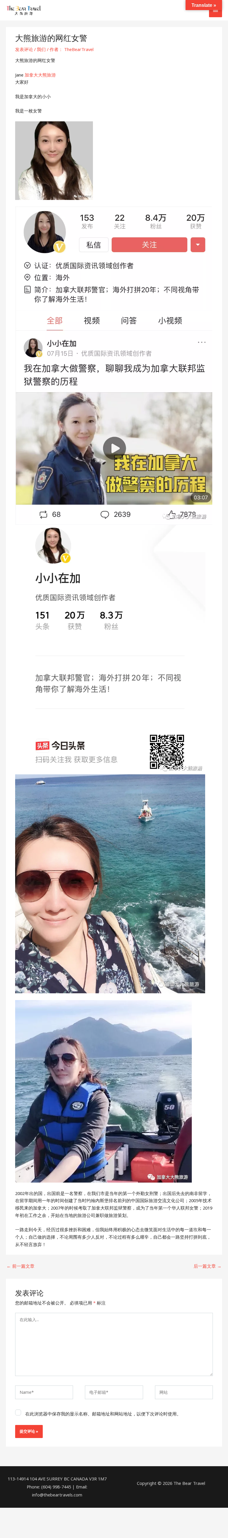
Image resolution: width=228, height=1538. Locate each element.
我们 (41, 49)
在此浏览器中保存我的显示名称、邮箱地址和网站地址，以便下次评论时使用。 (103, 1414)
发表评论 (24, 49)
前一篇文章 (20, 1266)
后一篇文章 (207, 1266)
